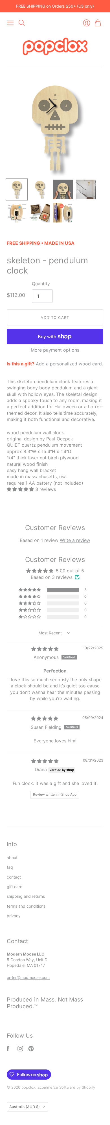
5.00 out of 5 (70, 570)
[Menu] (10, 23)
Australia (24, 1106)
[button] (21, 489)
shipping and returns (26, 896)
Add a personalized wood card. (55, 364)
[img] (44, 649)
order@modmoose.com (28, 977)
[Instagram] (20, 1050)
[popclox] (55, 47)
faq (10, 867)
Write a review (75, 540)
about (12, 857)
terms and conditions (26, 906)
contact (14, 877)
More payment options (55, 350)
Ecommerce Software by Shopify (66, 1087)
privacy (14, 915)
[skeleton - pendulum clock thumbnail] (17, 212)
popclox (28, 1087)
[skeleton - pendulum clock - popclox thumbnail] (17, 189)
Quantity (41, 283)
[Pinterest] (31, 1050)
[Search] (21, 22)
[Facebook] (8, 1050)
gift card (15, 886)
